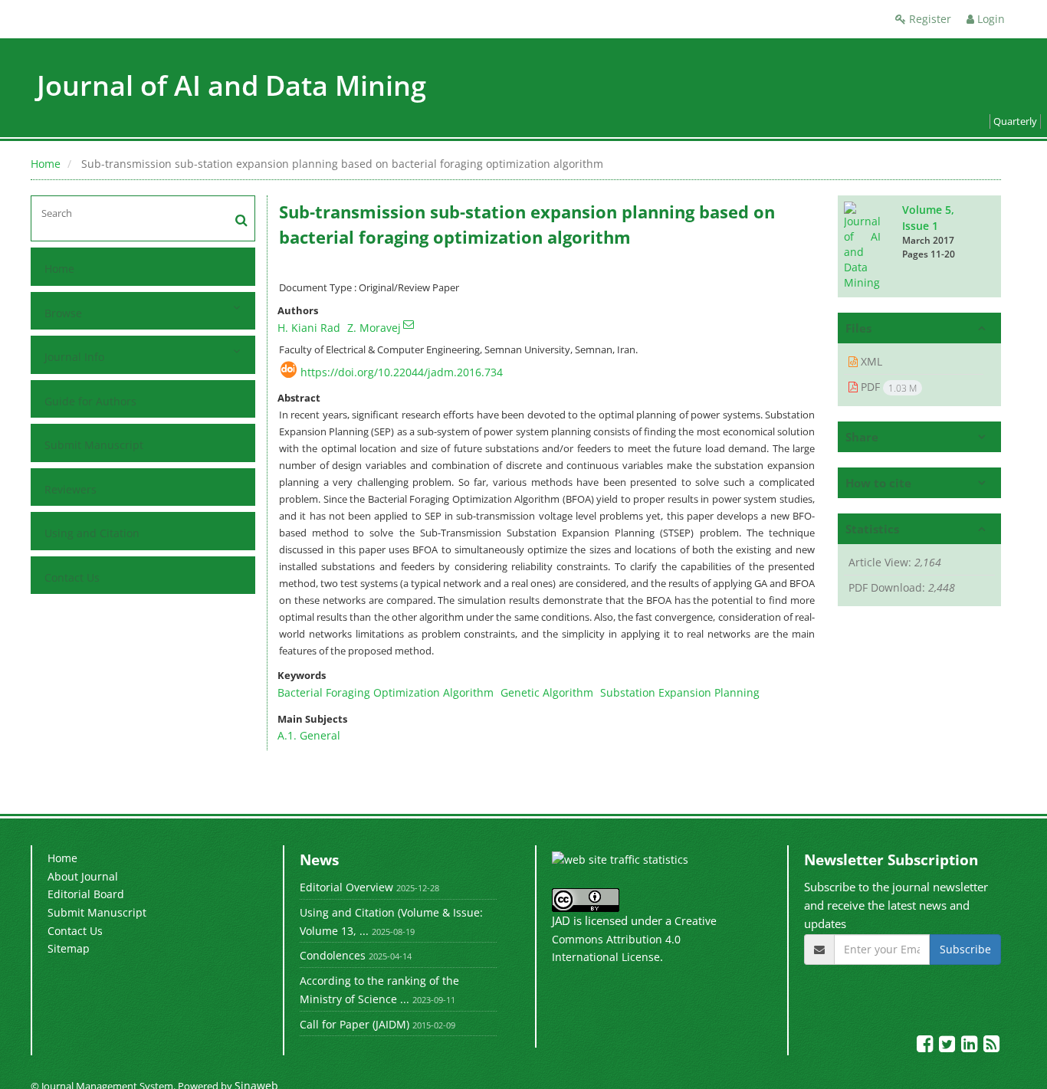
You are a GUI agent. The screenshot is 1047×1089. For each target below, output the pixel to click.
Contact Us (72, 577)
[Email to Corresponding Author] (408, 324)
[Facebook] (926, 1046)
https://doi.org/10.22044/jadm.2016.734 (401, 372)
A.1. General (308, 735)
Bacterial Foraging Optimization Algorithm (385, 692)
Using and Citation (91, 533)
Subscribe (965, 949)
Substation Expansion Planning (680, 692)
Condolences (333, 955)
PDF (887, 387)
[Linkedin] (971, 1046)
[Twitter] (948, 1046)
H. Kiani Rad (308, 327)
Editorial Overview (346, 887)
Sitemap (69, 948)
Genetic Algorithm (547, 692)
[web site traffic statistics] (620, 858)
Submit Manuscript (93, 445)
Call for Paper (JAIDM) (354, 1024)
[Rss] (991, 1046)
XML (870, 361)
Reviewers (70, 489)
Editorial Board (86, 894)
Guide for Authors (90, 401)
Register (928, 18)
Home (46, 163)
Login (989, 18)
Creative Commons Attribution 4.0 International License (634, 939)
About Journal (83, 876)
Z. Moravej (374, 327)
